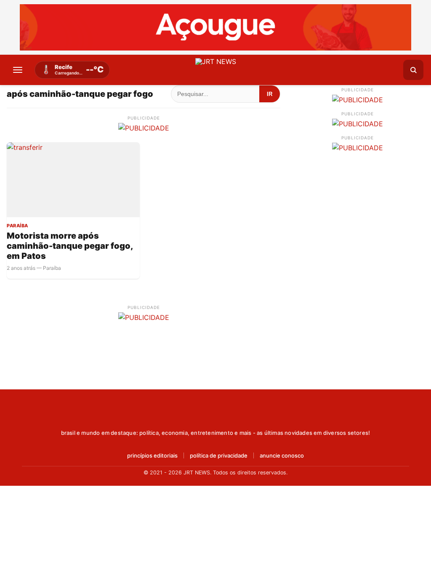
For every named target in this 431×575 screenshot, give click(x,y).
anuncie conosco (282, 455)
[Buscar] (413, 70)
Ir (269, 94)
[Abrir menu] (18, 70)
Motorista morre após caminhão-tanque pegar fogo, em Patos (70, 246)
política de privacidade (218, 455)
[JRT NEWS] (215, 414)
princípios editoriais (152, 455)
